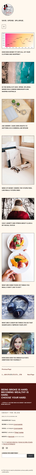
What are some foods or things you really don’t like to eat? (15, 286)
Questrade (11, 436)
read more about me (12, 442)
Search (30, 455)
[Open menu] (4, 27)
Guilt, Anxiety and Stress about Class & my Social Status (17, 224)
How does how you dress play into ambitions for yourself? (15, 359)
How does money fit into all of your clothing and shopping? (16, 53)
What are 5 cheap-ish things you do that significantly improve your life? (17, 324)
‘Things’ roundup (18, 432)
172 (13, 374)
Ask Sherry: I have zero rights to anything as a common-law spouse (15, 127)
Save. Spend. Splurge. (13, 20)
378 (20, 374)
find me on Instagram (9, 444)
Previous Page (6, 369)
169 (5, 374)
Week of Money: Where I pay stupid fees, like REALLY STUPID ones (17, 189)
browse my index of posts (25, 442)
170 (8, 374)
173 (16, 374)
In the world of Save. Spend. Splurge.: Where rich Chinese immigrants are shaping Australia (16, 89)
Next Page (30, 374)
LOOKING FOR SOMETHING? (10, 453)
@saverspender (18, 424)
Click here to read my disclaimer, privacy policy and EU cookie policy (17, 471)
